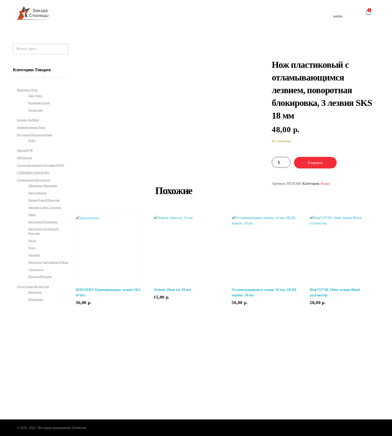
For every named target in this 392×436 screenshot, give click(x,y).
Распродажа (35, 110)
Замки (32, 214)
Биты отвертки (37, 193)
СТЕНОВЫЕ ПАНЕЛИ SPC (33, 172)
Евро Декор (35, 95)
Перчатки (34, 255)
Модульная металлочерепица (34, 134)
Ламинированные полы (31, 127)
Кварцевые (35, 292)
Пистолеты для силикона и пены (48, 262)
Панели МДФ (25, 150)
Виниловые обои (27, 90)
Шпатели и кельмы (40, 276)
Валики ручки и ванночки (44, 200)
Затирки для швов (28, 120)
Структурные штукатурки (33, 286)
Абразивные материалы (42, 185)
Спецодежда (35, 269)
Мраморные (35, 299)
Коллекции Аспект (39, 103)
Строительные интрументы (33, 180)
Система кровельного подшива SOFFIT (40, 165)
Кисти (32, 240)
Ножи (325, 183)
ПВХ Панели (24, 157)
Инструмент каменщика (42, 222)
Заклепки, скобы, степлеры (44, 207)
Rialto (31, 140)
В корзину (315, 163)
